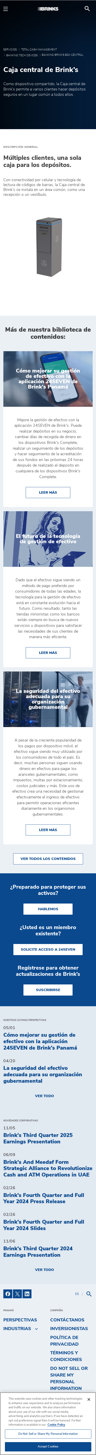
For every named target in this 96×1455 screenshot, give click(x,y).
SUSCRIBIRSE (48, 990)
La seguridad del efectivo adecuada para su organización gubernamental (42, 1075)
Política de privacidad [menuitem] (64, 1341)
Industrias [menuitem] (17, 1329)
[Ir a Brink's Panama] (48, 8)
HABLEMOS (48, 909)
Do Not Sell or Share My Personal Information (48, 1434)
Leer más (54, 492)
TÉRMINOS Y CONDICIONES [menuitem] (66, 1356)
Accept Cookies (48, 1446)
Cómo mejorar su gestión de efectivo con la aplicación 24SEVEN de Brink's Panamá (40, 1041)
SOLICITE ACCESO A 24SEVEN (48, 949)
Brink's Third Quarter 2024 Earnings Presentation (38, 1252)
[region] (48, 1423)
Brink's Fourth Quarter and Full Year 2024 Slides (43, 1225)
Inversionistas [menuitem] (69, 1329)
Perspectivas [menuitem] (20, 1320)
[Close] (89, 1399)
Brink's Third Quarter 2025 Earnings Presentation (38, 1138)
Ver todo (44, 1096)
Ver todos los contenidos (48, 859)
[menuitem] (87, 8)
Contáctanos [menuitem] (67, 1320)
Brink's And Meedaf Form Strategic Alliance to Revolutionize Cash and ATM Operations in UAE (47, 1169)
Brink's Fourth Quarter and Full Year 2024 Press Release (43, 1198)
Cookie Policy (56, 1424)
